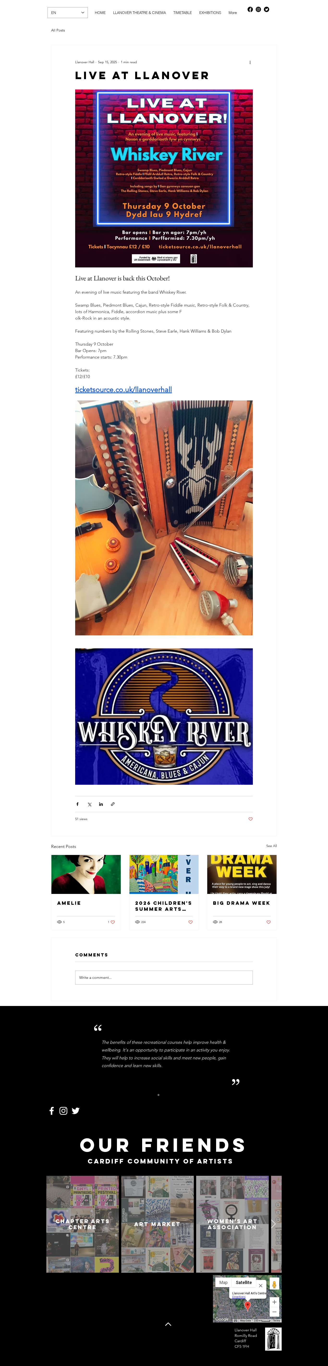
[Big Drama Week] (242, 874)
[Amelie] (86, 874)
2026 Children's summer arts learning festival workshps (163, 906)
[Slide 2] (164, 1095)
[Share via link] (112, 804)
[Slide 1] (158, 1095)
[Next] (268, 1054)
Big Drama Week (242, 903)
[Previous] (59, 1054)
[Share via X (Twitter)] (89, 804)
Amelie (69, 903)
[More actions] (250, 62)
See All (271, 846)
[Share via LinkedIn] (101, 804)
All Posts (58, 30)
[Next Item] (273, 1224)
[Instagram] (258, 9)
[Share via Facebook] (77, 804)
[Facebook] (250, 9)
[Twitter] (266, 9)
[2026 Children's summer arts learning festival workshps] (164, 874)
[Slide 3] (169, 1095)
